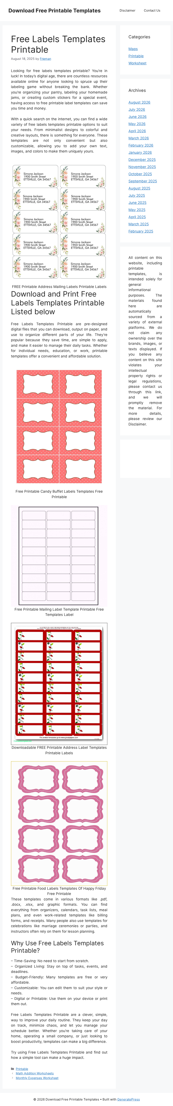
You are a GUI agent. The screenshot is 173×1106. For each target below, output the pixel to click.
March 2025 (138, 224)
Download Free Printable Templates (54, 10)
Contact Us (152, 10)
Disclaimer (127, 10)
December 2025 (142, 160)
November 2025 (142, 167)
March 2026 (138, 138)
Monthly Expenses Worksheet (37, 1078)
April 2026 (137, 131)
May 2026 (137, 124)
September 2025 (142, 181)
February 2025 (140, 231)
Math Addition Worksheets (35, 1073)
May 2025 (136, 210)
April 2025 (137, 217)
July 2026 (136, 109)
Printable (22, 1069)
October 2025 (140, 174)
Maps (133, 49)
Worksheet (137, 63)
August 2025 (139, 188)
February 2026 (140, 145)
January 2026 (140, 152)
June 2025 (137, 203)
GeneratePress (128, 1099)
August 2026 (139, 102)
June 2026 (137, 117)
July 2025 (136, 195)
